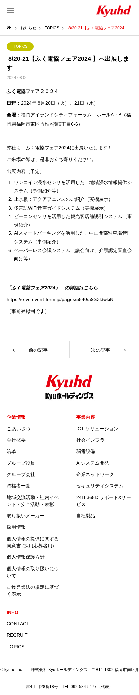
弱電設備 (85, 451)
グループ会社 (21, 474)
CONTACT (18, 623)
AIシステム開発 (92, 463)
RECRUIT (17, 635)
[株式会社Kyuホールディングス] (98, 10)
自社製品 (85, 515)
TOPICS (20, 46)
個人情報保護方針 (26, 557)
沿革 (11, 451)
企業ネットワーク (95, 474)
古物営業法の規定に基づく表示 (33, 590)
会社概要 (16, 440)
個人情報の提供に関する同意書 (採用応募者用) (33, 542)
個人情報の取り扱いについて (33, 572)
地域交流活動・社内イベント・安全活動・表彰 (33, 501)
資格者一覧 (18, 485)
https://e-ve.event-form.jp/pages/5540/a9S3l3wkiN (60, 299)
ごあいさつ (18, 428)
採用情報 (16, 527)
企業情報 (16, 417)
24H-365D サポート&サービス (103, 501)
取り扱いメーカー (26, 515)
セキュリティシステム (99, 485)
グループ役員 (21, 463)
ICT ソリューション (97, 428)
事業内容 (85, 417)
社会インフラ (90, 440)
